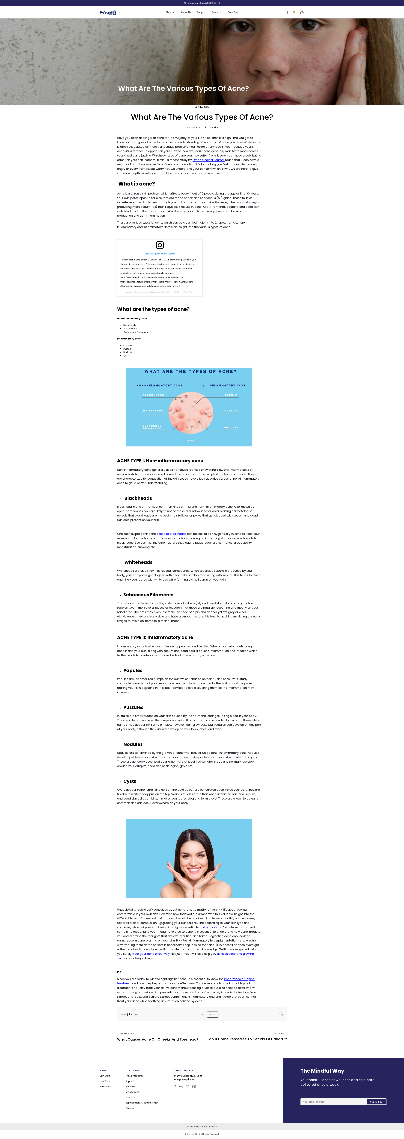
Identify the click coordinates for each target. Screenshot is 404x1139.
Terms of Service (209, 1126)
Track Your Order (135, 1075)
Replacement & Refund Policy (142, 1102)
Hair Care (105, 1081)
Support (130, 1081)
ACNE (212, 1014)
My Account (132, 1092)
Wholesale (105, 1086)
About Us (130, 1097)
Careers (130, 1108)
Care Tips (213, 127)
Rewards (130, 1086)
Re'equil (148, 292)
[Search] (286, 12)
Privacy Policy (193, 1126)
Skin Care (105, 1075)
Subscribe (376, 1101)
